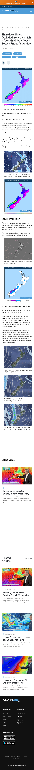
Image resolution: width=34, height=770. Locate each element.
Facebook (22, 714)
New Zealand (18, 54)
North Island (6, 57)
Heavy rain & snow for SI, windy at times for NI (15, 681)
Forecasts (5, 714)
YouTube (22, 723)
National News (7, 54)
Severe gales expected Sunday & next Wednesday (16, 492)
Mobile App (16, 759)
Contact (25, 757)
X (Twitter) (22, 717)
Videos (5, 722)
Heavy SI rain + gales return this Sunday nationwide (16, 638)
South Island (22, 57)
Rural (14, 57)
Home (3, 28)
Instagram (22, 720)
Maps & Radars (7, 716)
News (8, 28)
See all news (28, 558)
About (18, 757)
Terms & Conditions (10, 757)
